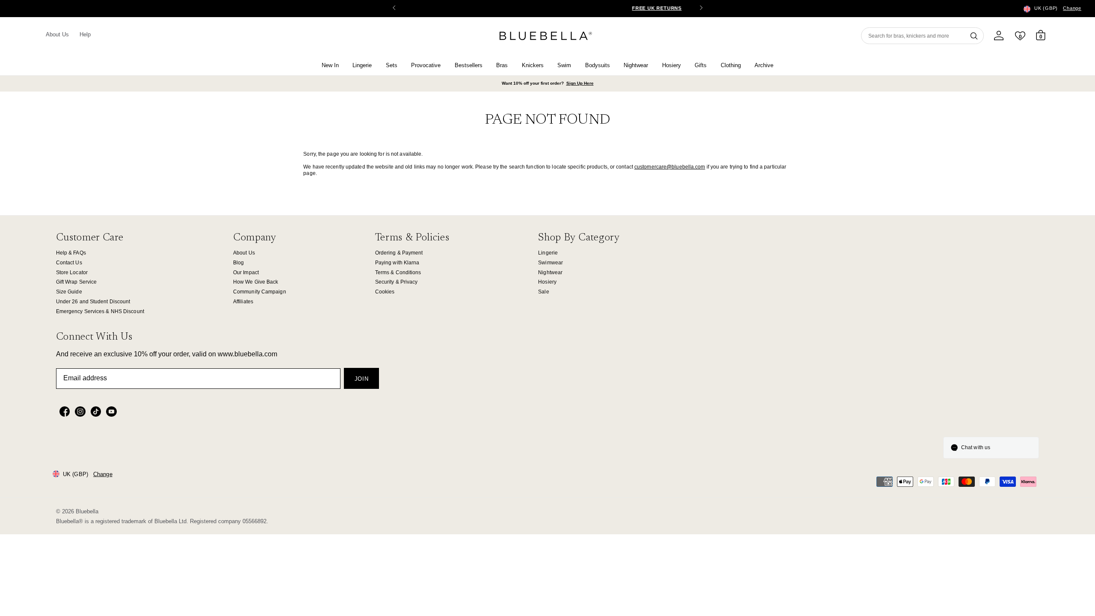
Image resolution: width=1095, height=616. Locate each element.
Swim (564, 65)
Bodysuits (597, 65)
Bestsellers (468, 65)
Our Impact (246, 272)
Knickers (533, 65)
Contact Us (69, 263)
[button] (701, 8)
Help (85, 34)
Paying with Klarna (397, 263)
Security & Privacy (396, 282)
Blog (238, 263)
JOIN (362, 379)
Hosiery (671, 65)
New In (330, 65)
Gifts (701, 65)
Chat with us (975, 447)
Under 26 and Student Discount (93, 302)
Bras (502, 65)
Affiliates (243, 302)
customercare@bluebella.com (669, 167)
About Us (57, 34)
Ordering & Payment (399, 253)
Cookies (385, 292)
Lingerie (362, 65)
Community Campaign (259, 292)
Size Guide (69, 292)
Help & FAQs (71, 253)
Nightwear (636, 65)
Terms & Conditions (398, 272)
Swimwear (550, 263)
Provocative (426, 65)
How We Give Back (255, 282)
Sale (543, 292)
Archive (764, 65)
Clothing (731, 65)
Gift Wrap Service (76, 282)
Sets (391, 65)
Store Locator (72, 272)
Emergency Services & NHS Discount (100, 311)
